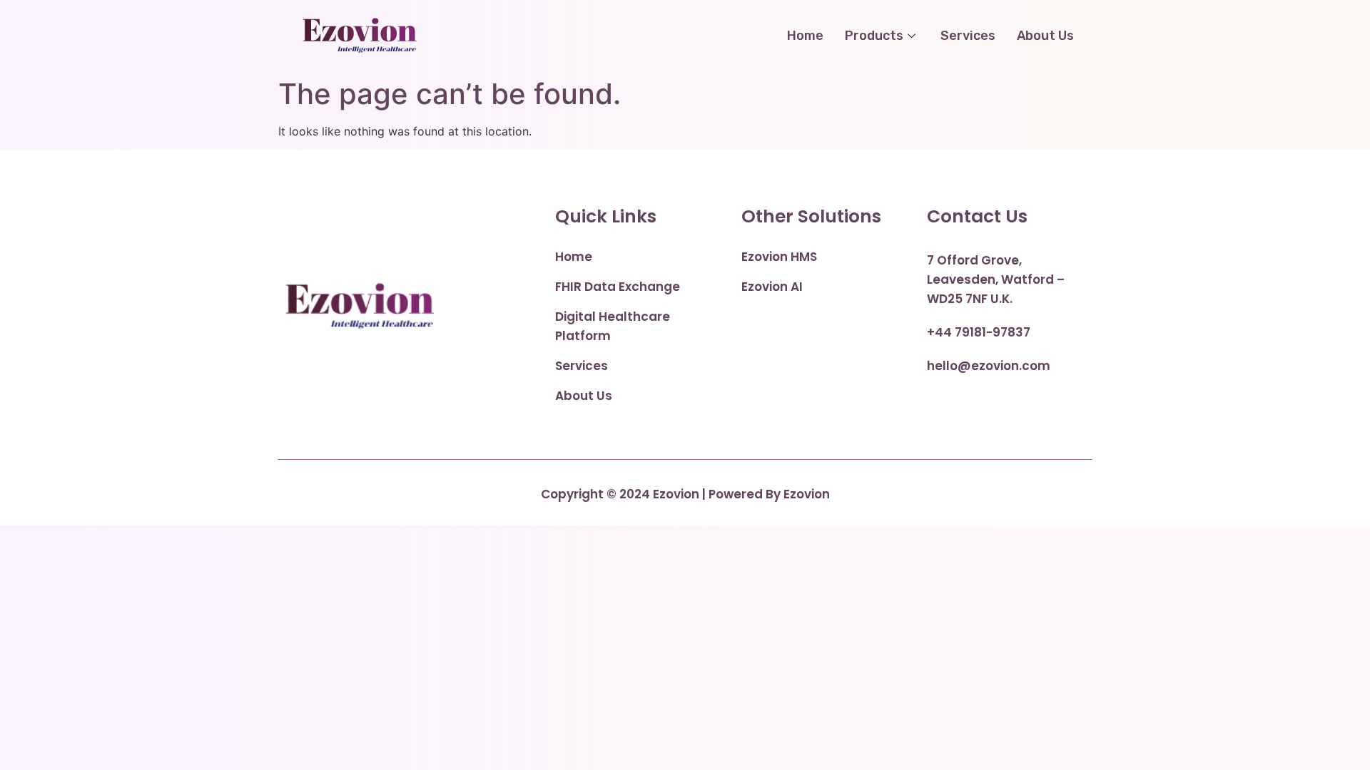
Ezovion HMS (779, 256)
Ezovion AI (772, 286)
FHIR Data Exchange (617, 286)
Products (874, 35)
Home (805, 35)
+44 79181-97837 (978, 332)
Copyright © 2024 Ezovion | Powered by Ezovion (685, 494)
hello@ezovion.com (988, 365)
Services (967, 35)
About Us (1045, 35)
